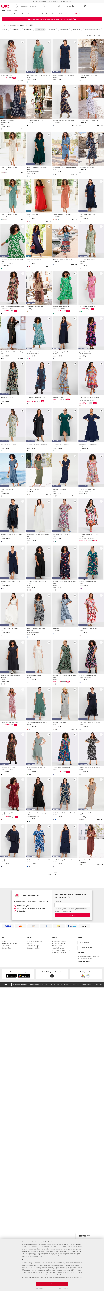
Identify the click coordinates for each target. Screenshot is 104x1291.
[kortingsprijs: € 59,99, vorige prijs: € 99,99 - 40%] (65, 288)
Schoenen (34, 14)
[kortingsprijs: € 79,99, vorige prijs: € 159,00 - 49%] (91, 378)
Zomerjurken (64, 29)
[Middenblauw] (53, 174)
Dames (3, 11)
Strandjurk (76, 29)
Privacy (46, 984)
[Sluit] (102, 1235)
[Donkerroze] (80, 311)
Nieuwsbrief (5, 946)
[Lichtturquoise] (27, 358)
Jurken (14, 25)
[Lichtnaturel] (80, 125)
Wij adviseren (69, 14)
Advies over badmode (59, 952)
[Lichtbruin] (27, 311)
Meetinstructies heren (59, 943)
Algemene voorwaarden (36, 984)
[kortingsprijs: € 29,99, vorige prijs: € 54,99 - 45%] (91, 288)
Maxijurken (40, 29)
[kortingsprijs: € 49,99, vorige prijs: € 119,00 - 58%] (39, 378)
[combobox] (34, 6)
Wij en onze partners (28, 1244)
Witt (3, 937)
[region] (52, 1265)
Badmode (17, 14)
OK (52, 1284)
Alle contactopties (86, 948)
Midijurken (52, 29)
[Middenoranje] (3, 172)
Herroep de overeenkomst (20, 984)
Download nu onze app (18, 972)
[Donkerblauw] (53, 82)
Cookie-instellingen (63, 1288)
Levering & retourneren (34, 941)
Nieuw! (3, 14)
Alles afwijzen (39, 1288)
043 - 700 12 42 (84, 961)
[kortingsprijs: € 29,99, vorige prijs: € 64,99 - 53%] (65, 378)
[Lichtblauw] (53, 633)
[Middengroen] (80, 80)
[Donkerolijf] (27, 494)
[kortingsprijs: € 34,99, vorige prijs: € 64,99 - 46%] (13, 56)
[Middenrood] (27, 221)
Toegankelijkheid (54, 984)
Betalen (29, 943)
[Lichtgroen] (27, 82)
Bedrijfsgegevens (66, 984)
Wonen (15, 11)
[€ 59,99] (65, 149)
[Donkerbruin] (29, 494)
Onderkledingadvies (58, 948)
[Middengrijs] (55, 496)
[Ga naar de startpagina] (5, 6)
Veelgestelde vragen (33, 946)
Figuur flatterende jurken (92, 29)
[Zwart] (27, 125)
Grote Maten (59, 14)
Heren (9, 11)
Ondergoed (25, 14)
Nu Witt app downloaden (9, 943)
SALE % (77, 14)
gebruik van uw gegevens (71, 1244)
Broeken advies (57, 946)
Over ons (4, 941)
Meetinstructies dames (59, 941)
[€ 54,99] (39, 470)
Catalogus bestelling (33, 948)
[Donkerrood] (1, 819)
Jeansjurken (15, 29)
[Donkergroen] (53, 450)
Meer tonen (68, 911)
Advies (54, 937)
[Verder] (55, 874)
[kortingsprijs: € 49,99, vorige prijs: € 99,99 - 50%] (65, 657)
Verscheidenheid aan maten (61, 950)
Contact (80, 937)
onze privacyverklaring (34, 1277)
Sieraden (41, 14)
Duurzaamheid (6, 948)
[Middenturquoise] (5, 172)
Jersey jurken (28, 29)
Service (29, 937)
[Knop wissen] (42, 6)
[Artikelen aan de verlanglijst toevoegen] (22, 42)
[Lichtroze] (4, 172)
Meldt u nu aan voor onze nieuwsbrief (41, 19)
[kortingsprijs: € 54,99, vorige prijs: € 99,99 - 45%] (13, 288)
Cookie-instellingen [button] (86, 984)
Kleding (9, 14)
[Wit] (1, 80)
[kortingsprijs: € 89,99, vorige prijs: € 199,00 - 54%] (13, 794)
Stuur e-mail (85, 943)
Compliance (76, 984)
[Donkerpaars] (53, 541)
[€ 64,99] (91, 56)
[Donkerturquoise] (27, 176)
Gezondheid (50, 14)
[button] (2, 25)
